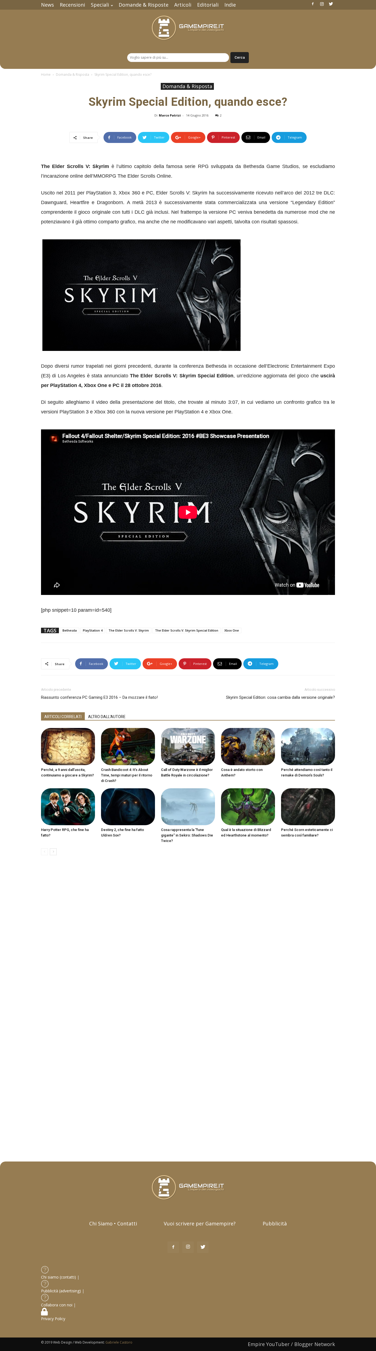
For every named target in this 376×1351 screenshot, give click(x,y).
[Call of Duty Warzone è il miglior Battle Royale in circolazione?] (188, 746)
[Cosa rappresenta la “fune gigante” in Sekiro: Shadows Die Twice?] (188, 806)
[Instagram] (322, 4)
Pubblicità (275, 1223)
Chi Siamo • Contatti (113, 1223)
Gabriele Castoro (118, 1342)
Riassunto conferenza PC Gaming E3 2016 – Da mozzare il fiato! (99, 697)
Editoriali (208, 4)
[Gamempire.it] (188, 28)
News (47, 4)
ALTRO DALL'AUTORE (107, 716)
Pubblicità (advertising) (61, 1290)
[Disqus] (188, 937)
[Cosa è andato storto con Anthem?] (248, 746)
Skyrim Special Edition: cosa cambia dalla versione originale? (280, 697)
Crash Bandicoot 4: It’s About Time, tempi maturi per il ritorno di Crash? (126, 775)
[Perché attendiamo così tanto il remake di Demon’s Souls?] (308, 746)
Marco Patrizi (170, 115)
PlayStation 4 (92, 630)
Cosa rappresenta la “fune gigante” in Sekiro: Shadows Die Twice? (187, 835)
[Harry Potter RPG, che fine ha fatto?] (68, 806)
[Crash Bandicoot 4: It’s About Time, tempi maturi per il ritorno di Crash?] (128, 746)
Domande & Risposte (143, 4)
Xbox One (231, 630)
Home (46, 74)
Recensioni (72, 4)
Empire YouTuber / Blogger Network (291, 1344)
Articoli (182, 4)
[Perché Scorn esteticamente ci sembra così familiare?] (308, 806)
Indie (230, 4)
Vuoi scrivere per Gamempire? (200, 1223)
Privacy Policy (53, 1318)
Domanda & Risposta (72, 74)
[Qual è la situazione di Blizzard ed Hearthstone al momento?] (248, 806)
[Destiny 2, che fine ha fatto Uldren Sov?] (128, 806)
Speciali (100, 4)
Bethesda (69, 630)
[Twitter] (331, 4)
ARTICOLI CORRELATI (62, 716)
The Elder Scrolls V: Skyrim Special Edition (186, 630)
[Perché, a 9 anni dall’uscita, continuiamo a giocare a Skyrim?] (68, 746)
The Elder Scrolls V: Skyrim (128, 630)
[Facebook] (313, 4)
